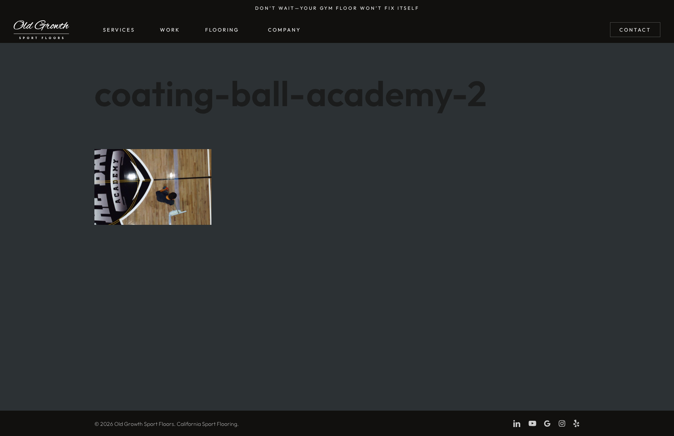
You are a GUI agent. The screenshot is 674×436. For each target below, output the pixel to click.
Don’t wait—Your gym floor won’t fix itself (337, 8)
